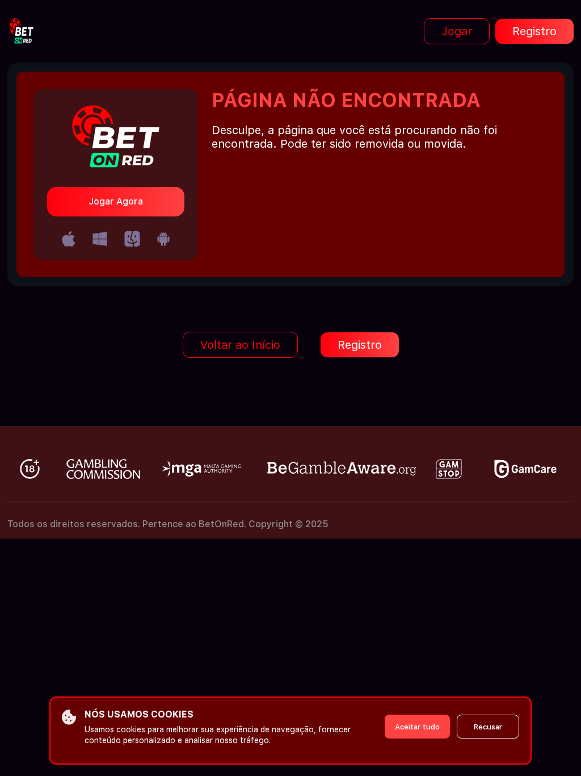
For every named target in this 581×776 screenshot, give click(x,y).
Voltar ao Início (240, 345)
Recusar (488, 727)
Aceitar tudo (417, 727)
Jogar (456, 31)
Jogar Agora (116, 201)
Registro (534, 31)
